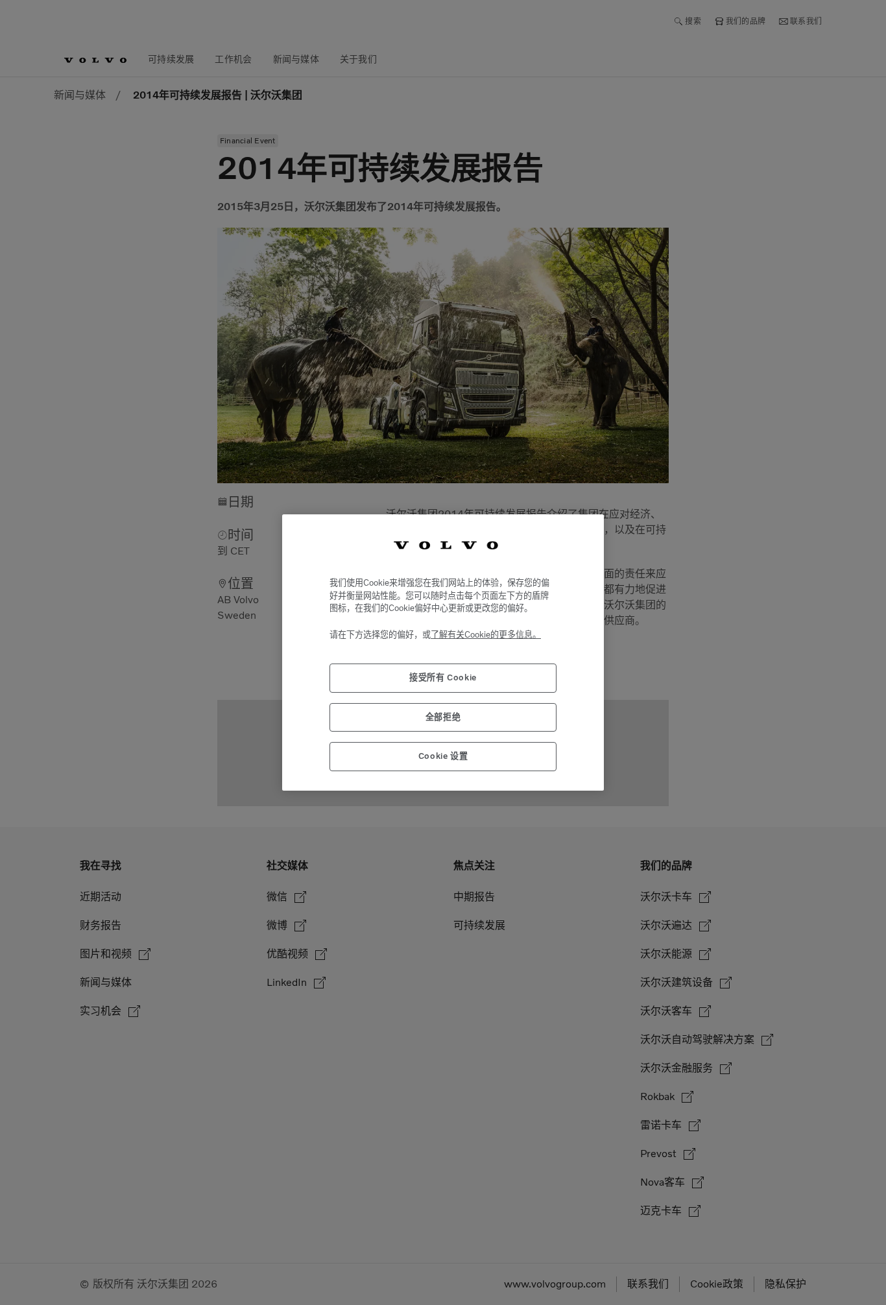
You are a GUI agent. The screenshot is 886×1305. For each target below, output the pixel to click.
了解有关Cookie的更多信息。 (486, 635)
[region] (443, 652)
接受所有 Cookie (443, 677)
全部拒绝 (443, 717)
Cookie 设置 (443, 756)
